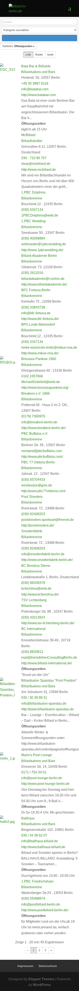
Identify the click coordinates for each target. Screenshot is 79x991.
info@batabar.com (34, 89)
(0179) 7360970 (33, 416)
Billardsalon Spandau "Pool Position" (49, 680)
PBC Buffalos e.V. (34, 433)
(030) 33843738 (33, 307)
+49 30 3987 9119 (34, 83)
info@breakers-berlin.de (39, 422)
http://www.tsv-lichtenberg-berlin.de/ (47, 623)
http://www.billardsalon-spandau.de (47, 709)
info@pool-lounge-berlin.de (41, 778)
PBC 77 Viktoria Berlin (38, 462)
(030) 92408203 (33, 514)
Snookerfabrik (31, 531)
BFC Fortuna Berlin (35, 290)
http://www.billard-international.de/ (46, 663)
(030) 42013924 (33, 617)
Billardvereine (31, 198)
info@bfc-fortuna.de (36, 313)
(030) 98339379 (33, 583)
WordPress (42, 985)
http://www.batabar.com (38, 95)
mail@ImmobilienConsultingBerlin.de (49, 657)
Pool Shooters (32, 496)
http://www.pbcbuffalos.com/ (42, 456)
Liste (28, 54)
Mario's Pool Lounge (36, 755)
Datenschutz (48, 966)
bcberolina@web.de (36, 588)
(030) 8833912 (32, 652)
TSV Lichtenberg (34, 600)
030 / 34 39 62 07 (34, 835)
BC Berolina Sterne (35, 565)
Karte (50, 54)
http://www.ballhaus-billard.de (43, 847)
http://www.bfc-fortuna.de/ (40, 319)
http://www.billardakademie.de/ (44, 284)
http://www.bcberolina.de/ (40, 594)
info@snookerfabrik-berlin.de (42, 554)
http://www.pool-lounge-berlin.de (45, 783)
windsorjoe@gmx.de (36, 485)
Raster (39, 54)
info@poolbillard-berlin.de (40, 904)
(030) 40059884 (33, 238)
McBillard (28, 135)
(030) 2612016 (32, 273)
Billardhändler (31, 141)
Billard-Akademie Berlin (39, 255)
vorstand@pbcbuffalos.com (41, 451)
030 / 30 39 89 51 (34, 697)
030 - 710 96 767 (34, 158)
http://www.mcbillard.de (38, 169)
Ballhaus (28, 818)
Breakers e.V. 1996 (35, 393)
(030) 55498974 (33, 898)
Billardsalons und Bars (38, 72)
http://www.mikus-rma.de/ (40, 353)
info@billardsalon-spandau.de (43, 703)
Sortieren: (17, 46)
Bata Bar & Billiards (36, 66)
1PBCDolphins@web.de (39, 215)
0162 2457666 (32, 376)
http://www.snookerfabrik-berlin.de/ (47, 560)
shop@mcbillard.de (35, 163)
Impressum (25, 966)
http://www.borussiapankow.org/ (44, 387)
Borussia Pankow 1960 (38, 359)
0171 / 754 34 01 (33, 772)
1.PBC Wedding (33, 221)
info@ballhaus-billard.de (39, 841)
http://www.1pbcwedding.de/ (42, 250)
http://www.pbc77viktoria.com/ (43, 491)
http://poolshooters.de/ (37, 525)
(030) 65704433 (33, 479)
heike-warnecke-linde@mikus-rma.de (49, 347)
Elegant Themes (41, 979)
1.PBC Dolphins (33, 192)
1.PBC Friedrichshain (37, 881)
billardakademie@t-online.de (42, 278)
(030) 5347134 (32, 209)
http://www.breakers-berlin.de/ (43, 428)
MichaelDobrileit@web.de (40, 382)
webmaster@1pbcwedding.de (43, 244)
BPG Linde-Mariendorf (38, 324)
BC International (33, 629)
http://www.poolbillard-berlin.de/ (44, 910)
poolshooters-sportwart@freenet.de (47, 519)
